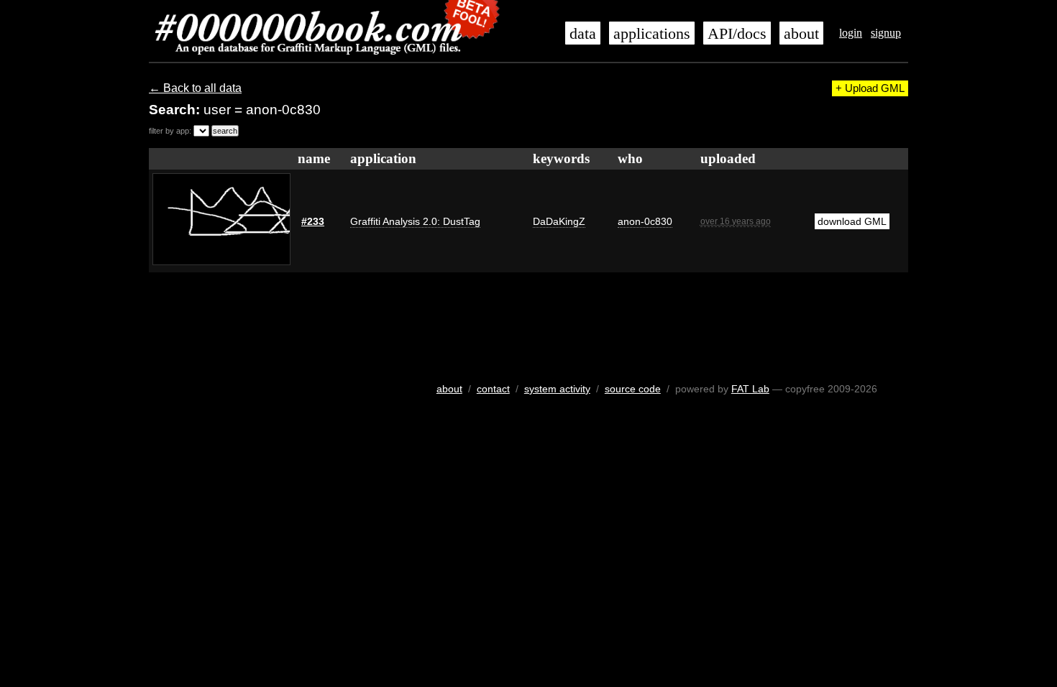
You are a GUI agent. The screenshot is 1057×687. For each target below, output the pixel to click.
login (850, 33)
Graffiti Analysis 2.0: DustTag (415, 221)
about (801, 33)
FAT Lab (750, 389)
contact (493, 389)
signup (886, 33)
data (582, 33)
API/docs (737, 33)
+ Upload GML (870, 88)
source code (633, 389)
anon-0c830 (645, 221)
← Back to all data (195, 88)
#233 (312, 221)
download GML (852, 221)
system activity (557, 389)
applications (651, 33)
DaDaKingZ (559, 221)
